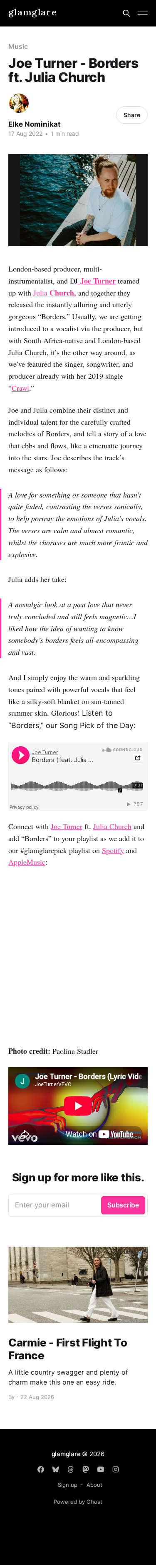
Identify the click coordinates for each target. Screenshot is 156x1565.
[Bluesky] (55, 1469)
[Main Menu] (142, 13)
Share (132, 114)
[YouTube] (100, 1469)
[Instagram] (115, 1469)
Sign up (67, 1484)
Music (18, 46)
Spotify (113, 850)
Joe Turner (66, 826)
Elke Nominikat (34, 124)
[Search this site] (126, 13)
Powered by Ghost (78, 1501)
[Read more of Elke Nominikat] (19, 103)
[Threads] (70, 1469)
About (94, 1484)
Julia (54, 293)
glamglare (32, 12)
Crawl (20, 388)
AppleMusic (26, 862)
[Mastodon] (85, 1469)
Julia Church (112, 826)
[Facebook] (40, 1469)
